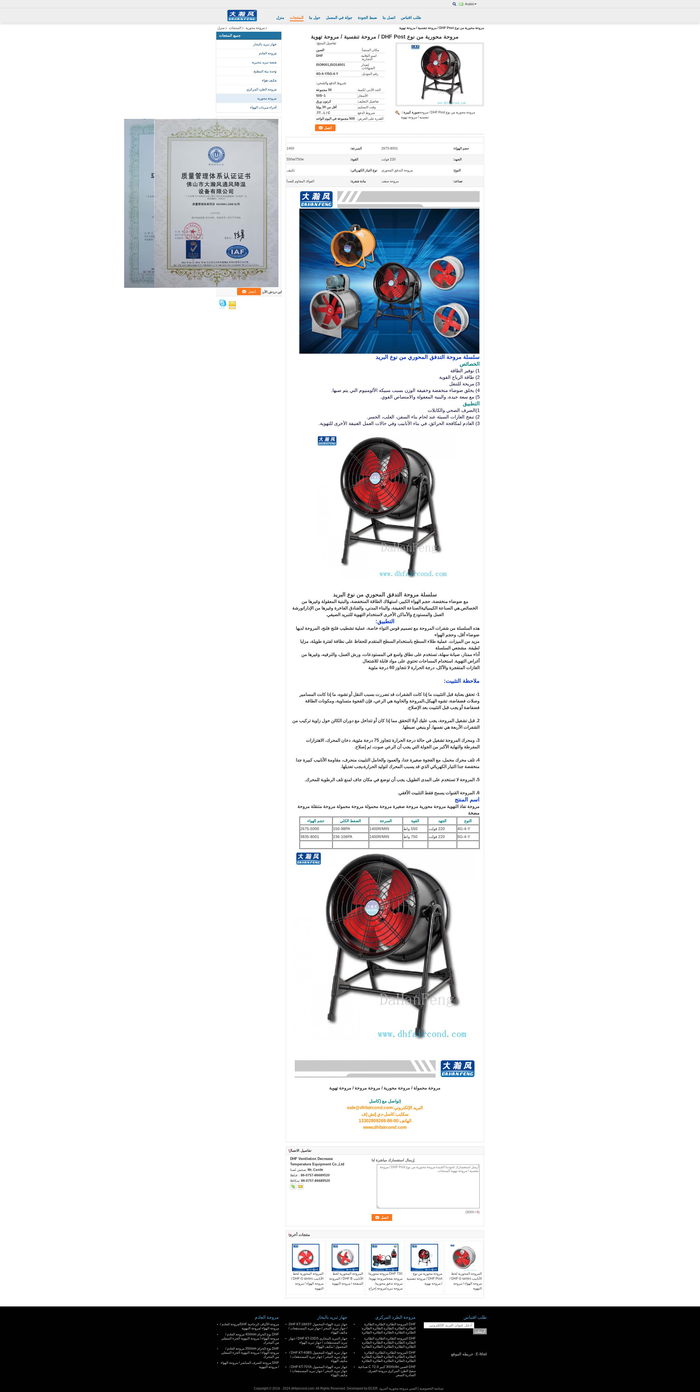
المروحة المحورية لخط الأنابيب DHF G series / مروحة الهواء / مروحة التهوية (307, 1281)
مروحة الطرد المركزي (261, 89)
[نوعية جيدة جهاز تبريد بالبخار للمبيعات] (216, 203)
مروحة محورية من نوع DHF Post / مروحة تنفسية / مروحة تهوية (424, 1278)
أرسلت (480, 1331)
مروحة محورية (255, 28)
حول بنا (314, 17)
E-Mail (481, 1354)
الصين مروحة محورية (403, 1388)
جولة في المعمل (339, 17)
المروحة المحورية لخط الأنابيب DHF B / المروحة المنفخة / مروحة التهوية (346, 1278)
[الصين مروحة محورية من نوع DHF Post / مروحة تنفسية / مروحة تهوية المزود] (439, 74)
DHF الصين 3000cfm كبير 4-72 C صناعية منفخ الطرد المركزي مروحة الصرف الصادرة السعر (387, 1371)
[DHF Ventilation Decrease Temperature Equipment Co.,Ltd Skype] (293, 1186)
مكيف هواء (269, 80)
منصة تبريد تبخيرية (264, 62)
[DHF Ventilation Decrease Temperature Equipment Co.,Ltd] (454, 4)
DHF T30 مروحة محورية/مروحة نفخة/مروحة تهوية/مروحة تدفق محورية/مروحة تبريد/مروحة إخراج (385, 1281)
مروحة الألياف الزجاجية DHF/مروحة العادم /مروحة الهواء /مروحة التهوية (249, 1326)
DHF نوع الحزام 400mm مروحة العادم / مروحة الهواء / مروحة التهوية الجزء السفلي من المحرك (250, 1338)
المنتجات (297, 17)
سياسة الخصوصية (431, 1388)
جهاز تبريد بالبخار (264, 44)
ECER (373, 1388)
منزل (280, 17)
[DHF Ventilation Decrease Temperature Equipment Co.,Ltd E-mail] (301, 1186)
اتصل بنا (389, 17)
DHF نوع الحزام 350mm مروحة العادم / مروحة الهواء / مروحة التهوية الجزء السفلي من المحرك (250, 1353)
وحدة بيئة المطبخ (264, 71)
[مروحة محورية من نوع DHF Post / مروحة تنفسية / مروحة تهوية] (424, 1257)
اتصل (328, 128)
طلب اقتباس (411, 17)
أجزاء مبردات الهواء (263, 107)
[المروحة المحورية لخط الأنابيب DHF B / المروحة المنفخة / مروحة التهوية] (345, 1257)
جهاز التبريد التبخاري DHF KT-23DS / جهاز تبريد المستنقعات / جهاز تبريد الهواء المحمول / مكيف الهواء (318, 1343)
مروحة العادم (267, 53)
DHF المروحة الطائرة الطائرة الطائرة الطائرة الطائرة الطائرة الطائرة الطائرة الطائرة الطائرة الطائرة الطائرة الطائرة (389, 1328)
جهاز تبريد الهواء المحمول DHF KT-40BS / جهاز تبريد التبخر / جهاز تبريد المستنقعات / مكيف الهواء (318, 1357)
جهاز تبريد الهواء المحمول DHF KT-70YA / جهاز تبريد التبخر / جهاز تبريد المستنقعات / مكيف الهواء (318, 1371)
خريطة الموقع (462, 1354)
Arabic (469, 4)
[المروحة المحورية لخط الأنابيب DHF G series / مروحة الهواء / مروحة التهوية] (306, 1257)
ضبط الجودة (367, 17)
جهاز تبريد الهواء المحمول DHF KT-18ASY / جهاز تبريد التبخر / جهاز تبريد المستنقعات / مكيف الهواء (317, 1328)
